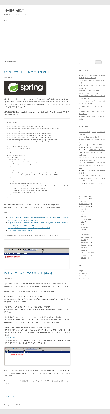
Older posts (9, 397)
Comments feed (84, 276)
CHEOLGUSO (83, 152)
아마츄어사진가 (84, 199)
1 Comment (8, 279)
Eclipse (38, 381)
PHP (82, 232)
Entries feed (83, 273)
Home (6, 20)
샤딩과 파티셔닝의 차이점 (97, 150)
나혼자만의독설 (84, 196)
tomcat (43, 381)
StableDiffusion (85, 237)
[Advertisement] (55, 42)
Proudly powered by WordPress (13, 405)
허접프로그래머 (84, 206)
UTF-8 (41, 236)
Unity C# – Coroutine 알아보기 (94, 145)
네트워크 (83, 248)
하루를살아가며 (84, 204)
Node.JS (83, 224)
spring (37, 236)
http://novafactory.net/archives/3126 (21, 230)
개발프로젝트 (85, 245)
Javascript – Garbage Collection (89, 91)
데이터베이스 (85, 250)
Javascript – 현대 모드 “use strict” (89, 93)
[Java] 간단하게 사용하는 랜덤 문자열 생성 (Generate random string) (92, 165)
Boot (32, 236)
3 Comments (8, 77)
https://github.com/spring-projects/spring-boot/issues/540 (29, 228)
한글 (45, 236)
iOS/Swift (83, 214)
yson (80, 145)
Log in (81, 271)
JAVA (21, 236)
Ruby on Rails (85, 235)
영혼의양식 (82, 201)
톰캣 (58, 381)
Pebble (83, 230)
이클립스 (53, 381)
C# (81, 212)
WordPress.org (84, 278)
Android (83, 209)
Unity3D (83, 240)
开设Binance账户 (84, 132)
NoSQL (83, 227)
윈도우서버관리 (85, 255)
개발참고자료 (24, 381)
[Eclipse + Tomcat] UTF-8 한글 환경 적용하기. (28, 273)
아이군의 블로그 (14, 10)
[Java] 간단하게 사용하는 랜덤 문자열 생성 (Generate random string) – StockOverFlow (92, 160)
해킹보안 (83, 258)
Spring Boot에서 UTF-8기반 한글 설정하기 (26, 71)
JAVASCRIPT (84, 219)
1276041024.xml (10, 338)
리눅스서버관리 (85, 253)
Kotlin (82, 222)
